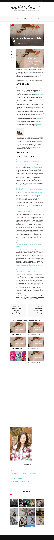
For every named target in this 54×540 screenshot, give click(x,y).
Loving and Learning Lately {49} (16, 348)
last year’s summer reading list (29, 166)
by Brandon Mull (25, 211)
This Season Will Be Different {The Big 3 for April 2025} (22, 476)
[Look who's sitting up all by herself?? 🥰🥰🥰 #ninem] (23, 512)
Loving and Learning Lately (30, 35)
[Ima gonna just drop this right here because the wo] (14, 520)
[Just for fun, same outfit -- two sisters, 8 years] (40, 503)
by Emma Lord (27, 161)
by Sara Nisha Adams (29, 189)
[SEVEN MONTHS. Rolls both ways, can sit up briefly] (31, 520)
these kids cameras (38, 105)
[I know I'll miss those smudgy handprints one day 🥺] (14, 503)
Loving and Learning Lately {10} (34, 362)
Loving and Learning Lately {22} (34, 334)
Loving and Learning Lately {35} (16, 334)
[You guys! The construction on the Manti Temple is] (14, 512)
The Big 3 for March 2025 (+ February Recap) (20, 478)
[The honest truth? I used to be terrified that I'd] (23, 520)
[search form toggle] (43, 1)
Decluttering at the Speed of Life (29, 265)
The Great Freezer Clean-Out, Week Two (19, 484)
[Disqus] (27, 378)
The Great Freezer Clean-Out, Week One (19, 486)
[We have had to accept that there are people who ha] (23, 503)
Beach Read (36, 283)
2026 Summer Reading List (16, 468)
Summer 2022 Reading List (15, 362)
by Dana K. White (29, 245)
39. (11, 470)
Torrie (13, 43)
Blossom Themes (34, 537)
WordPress (27, 538)
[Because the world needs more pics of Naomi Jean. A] (40, 520)
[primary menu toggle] (27, 15)
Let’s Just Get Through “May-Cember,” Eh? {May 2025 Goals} (23, 473)
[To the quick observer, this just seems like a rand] (40, 512)
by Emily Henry (25, 271)
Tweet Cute (33, 164)
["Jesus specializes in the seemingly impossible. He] (31, 503)
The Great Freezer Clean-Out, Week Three (20, 481)
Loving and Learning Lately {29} (34, 348)
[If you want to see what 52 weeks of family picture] (31, 512)
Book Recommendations (17, 35)
